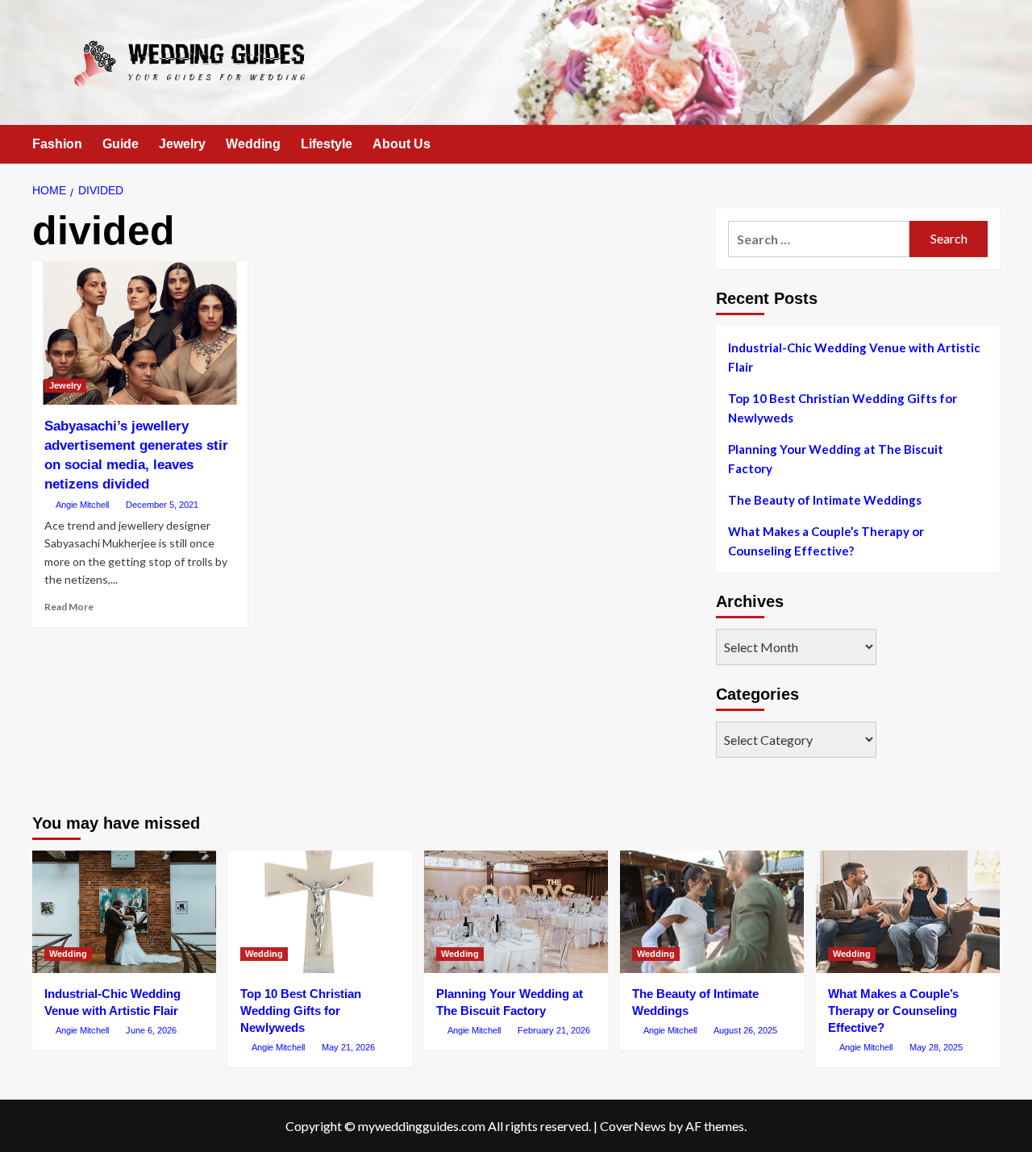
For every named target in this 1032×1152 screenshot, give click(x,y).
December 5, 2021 (162, 504)
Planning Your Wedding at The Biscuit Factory (835, 459)
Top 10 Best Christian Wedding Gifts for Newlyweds (842, 408)
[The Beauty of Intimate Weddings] (712, 911)
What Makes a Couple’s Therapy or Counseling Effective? (826, 541)
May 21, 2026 (348, 1047)
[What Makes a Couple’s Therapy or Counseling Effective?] (908, 911)
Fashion (57, 144)
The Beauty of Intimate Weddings (825, 500)
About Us (401, 144)
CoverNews (633, 1125)
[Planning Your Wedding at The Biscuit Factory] (516, 911)
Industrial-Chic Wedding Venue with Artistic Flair (854, 357)
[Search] (990, 145)
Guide (120, 144)
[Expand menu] (441, 145)
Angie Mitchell (82, 504)
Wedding (253, 144)
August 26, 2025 (745, 1030)
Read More (69, 607)
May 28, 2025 (936, 1047)
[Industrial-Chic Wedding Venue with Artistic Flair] (124, 911)
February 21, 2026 (554, 1030)
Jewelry (182, 144)
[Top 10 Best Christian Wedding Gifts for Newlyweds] (320, 911)
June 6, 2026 (151, 1030)
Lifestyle (326, 144)
